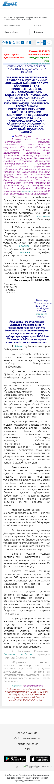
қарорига (28, 191)
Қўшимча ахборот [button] (11, 32)
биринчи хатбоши (17, 654)
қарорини (43, 216)
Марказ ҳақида (27, 733)
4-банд (20, 346)
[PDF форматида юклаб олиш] (27, 42)
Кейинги (17, 685)
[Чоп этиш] (30, 42)
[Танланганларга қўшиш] (3, 42)
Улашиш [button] (39, 32)
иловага (29, 252)
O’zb (47, 42)
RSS (27, 749)
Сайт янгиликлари (27, 738)
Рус (42, 42)
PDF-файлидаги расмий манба (36, 64)
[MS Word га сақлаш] (22, 42)
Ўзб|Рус (49, 42)
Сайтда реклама (27, 744)
